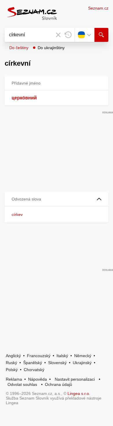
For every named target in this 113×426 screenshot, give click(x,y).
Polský (12, 369)
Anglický (13, 355)
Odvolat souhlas (22, 384)
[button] (56, 199)
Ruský (11, 362)
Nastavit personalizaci (75, 379)
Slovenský (57, 362)
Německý (82, 355)
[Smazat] (58, 35)
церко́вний (24, 97)
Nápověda (37, 379)
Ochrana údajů (58, 384)
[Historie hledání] (68, 35)
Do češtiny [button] (18, 47)
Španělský (32, 362)
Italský (62, 355)
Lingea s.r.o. (79, 393)
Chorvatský (34, 369)
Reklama (14, 379)
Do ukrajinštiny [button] (51, 47)
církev (17, 214)
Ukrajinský (82, 362)
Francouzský (38, 355)
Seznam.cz (98, 8)
